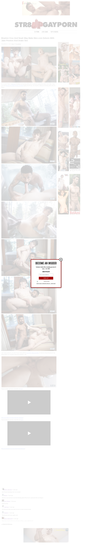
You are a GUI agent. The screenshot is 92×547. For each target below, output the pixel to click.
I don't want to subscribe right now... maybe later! (46, 283)
